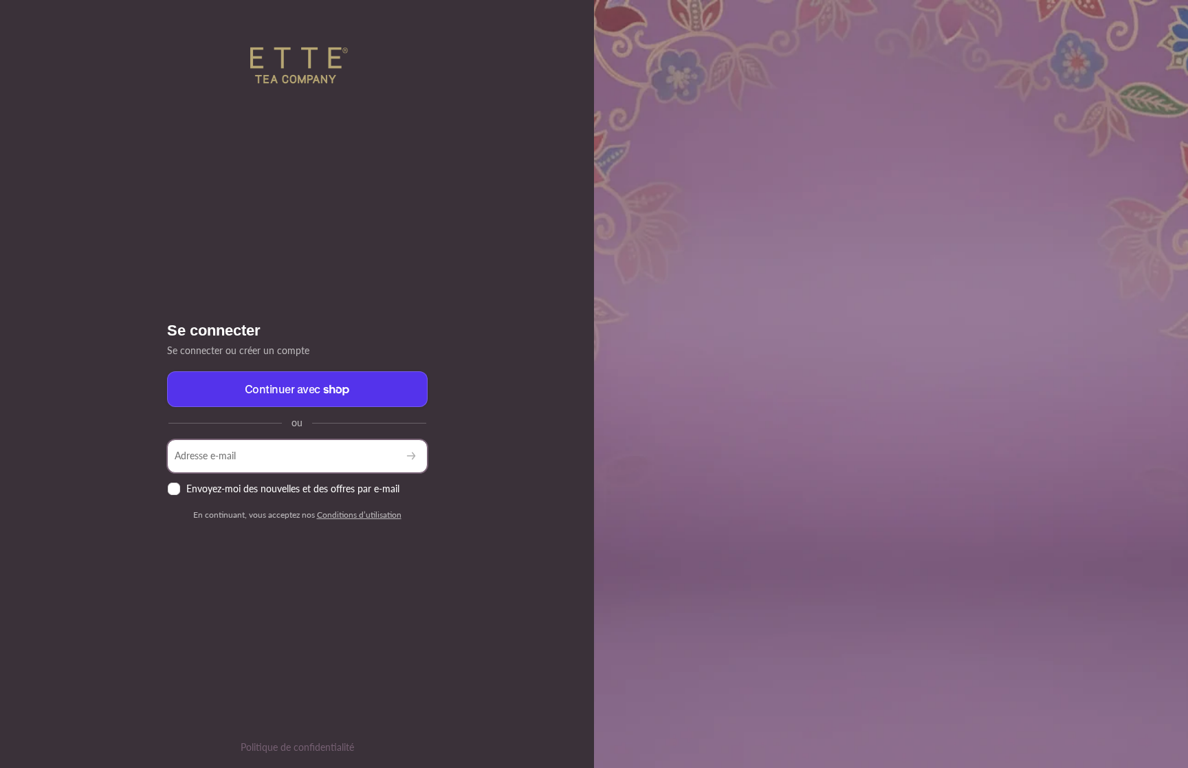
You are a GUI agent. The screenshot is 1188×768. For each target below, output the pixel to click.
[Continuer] (411, 456)
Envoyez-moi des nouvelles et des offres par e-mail (292, 488)
